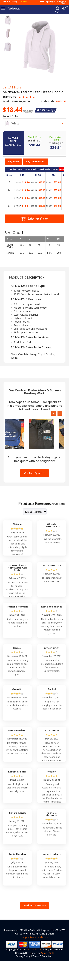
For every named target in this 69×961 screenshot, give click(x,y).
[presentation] (53, 413)
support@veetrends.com (34, 937)
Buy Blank (13, 161)
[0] (64, 8)
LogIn (57, 11)
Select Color (11, 116)
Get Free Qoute (34, 473)
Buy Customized (35, 161)
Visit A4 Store (12, 87)
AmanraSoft (47, 953)
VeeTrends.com (33, 949)
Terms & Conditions (43, 956)
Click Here (22, 1)
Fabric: (7, 101)
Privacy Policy (23, 956)
